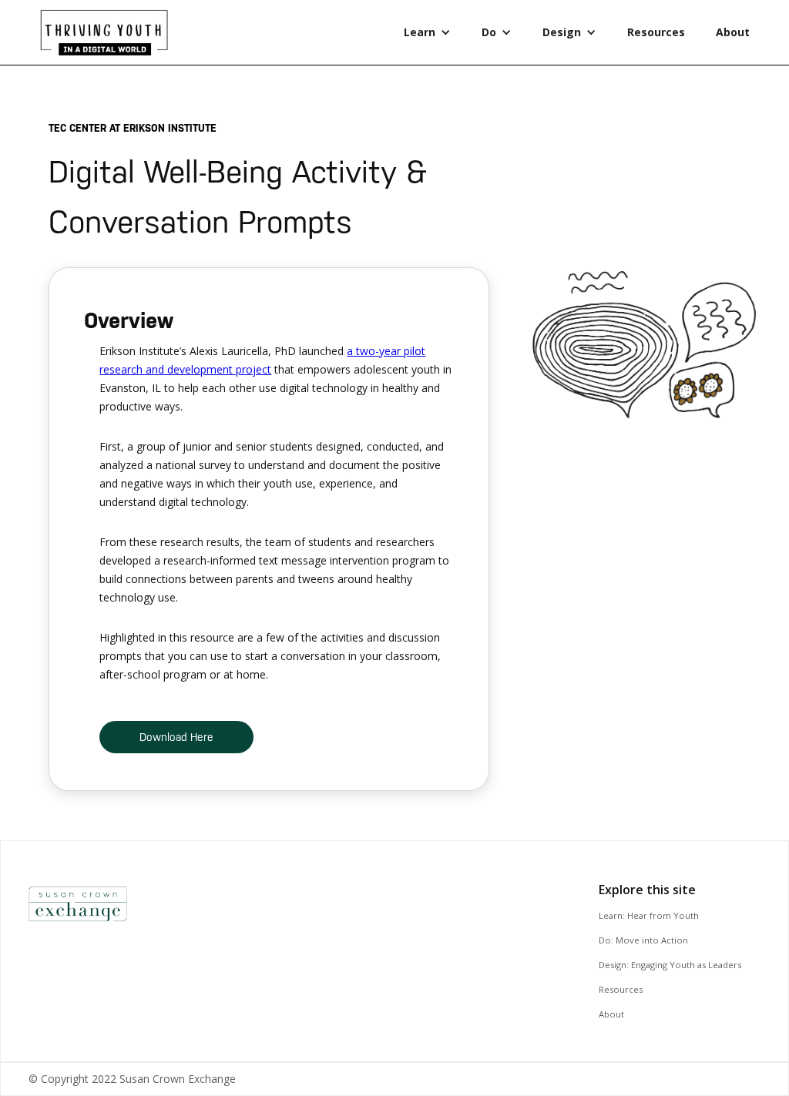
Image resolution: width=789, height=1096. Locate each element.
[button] (427, 32)
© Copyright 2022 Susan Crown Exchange (132, 1078)
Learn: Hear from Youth (649, 915)
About (733, 32)
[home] (111, 36)
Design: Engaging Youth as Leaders (670, 964)
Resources (656, 32)
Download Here (176, 737)
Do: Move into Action (643, 940)
